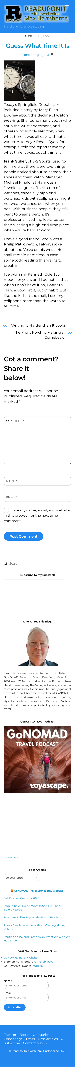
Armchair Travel (44, 961)
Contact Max (33, 1043)
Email (12, 497)
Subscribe (12, 1043)
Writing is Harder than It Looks (38, 325)
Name (11, 481)
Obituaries (41, 1035)
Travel (30, 1039)
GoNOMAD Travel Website (21, 957)
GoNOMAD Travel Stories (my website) (39, 890)
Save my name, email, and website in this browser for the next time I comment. (37, 515)
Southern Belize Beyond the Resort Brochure (33, 917)
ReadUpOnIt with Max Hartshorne (35, 1051)
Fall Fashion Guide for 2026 (21, 898)
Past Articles (48, 1039)
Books (24, 1035)
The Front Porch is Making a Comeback (39, 334)
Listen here (11, 857)
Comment (15, 421)
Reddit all (38, 965)
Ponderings (31, 55)
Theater (10, 1035)
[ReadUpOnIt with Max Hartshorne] (36, 21)
